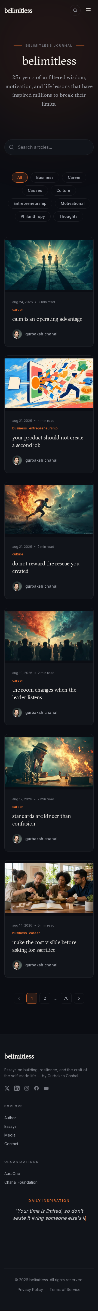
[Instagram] (26, 1088)
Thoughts (68, 216)
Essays (10, 1126)
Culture (63, 190)
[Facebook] (36, 1088)
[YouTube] (46, 1088)
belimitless (19, 1056)
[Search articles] (75, 10)
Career (74, 177)
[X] (7, 1088)
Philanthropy (33, 216)
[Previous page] (19, 998)
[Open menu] (88, 10)
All (19, 177)
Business (45, 177)
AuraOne (12, 1173)
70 (66, 998)
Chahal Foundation (21, 1182)
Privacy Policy (30, 1291)
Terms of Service (65, 1291)
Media (10, 1135)
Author (10, 1117)
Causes (35, 190)
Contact (11, 1143)
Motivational (73, 203)
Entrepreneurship (30, 203)
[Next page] (79, 998)
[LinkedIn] (17, 1088)
